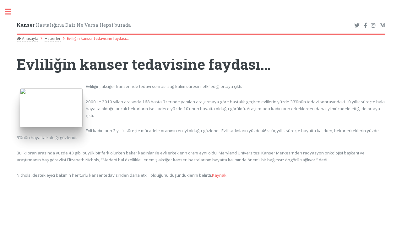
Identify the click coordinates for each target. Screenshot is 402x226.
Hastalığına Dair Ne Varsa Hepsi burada (74, 25)
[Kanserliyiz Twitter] (357, 26)
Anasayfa (29, 38)
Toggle (11, 12)
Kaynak (219, 175)
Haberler (53, 38)
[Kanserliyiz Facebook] (365, 26)
